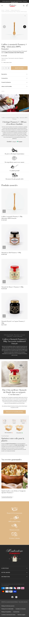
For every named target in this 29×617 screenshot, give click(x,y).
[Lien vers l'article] (14, 478)
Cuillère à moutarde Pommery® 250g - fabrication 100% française (12, 217)
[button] (2, 5)
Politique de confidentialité (7, 608)
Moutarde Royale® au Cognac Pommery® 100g (13, 322)
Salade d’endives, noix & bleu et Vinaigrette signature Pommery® (13, 491)
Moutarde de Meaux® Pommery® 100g (12, 287)
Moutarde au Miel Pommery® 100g (11, 252)
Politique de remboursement (7, 606)
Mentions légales (21, 614)
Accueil (2, 10)
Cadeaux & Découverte (15, 10)
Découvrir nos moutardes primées (14, 412)
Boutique (7, 10)
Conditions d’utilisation (21, 608)
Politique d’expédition (6, 611)
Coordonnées (16, 611)
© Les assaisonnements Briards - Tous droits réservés (16, 602)
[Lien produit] (14, 205)
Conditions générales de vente (8, 614)
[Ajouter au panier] (4, 211)
